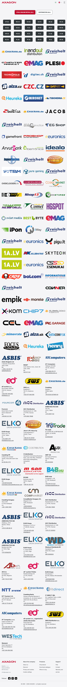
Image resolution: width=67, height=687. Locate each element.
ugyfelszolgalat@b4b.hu (52, 485)
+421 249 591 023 (28, 628)
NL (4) (7, 39)
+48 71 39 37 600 (7, 579)
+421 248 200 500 (50, 627)
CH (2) (29, 21)
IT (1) (39, 33)
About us (25, 664)
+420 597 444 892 (7, 393)
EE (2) (7, 27)
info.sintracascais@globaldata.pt (32, 605)
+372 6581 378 (6, 438)
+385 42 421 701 (28, 484)
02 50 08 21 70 (6, 462)
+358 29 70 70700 (28, 438)
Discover (25, 667)
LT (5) (50, 33)
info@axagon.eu (6, 672)
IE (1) (28, 33)
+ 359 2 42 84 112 (7, 369)
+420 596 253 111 (50, 371)
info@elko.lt (26, 532)
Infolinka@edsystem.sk (30, 629)
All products (42, 664)
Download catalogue (44, 667)
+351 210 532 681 (28, 603)
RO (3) (39, 39)
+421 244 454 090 (7, 650)
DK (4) (61, 21)
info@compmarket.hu (29, 508)
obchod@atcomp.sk (7, 628)
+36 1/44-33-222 (50, 483)
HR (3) (7, 33)
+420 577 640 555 (28, 394)
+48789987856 (49, 579)
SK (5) (61, 39)
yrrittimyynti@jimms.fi (29, 439)
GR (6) (61, 27)
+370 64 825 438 (28, 530)
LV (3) (61, 33)
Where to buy (43, 669)
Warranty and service (59, 671)
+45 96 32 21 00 (6, 416)
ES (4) (18, 27)
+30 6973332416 (7, 483)
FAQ (57, 664)
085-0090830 (49, 554)
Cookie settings (27, 672)
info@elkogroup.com (8, 440)
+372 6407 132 (49, 414)
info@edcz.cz (6, 395)
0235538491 (49, 437)
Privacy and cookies (28, 669)
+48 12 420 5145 (28, 579)
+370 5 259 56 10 (7, 528)
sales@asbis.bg (6, 370)
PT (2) (28, 39)
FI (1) (28, 27)
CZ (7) (39, 21)
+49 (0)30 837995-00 (51, 394)
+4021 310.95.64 (50, 602)
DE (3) (50, 21)
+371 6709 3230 (28, 554)
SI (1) (50, 39)
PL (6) (18, 39)
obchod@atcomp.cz (51, 373)
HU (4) (18, 33)
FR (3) (39, 27)
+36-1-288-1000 (6, 507)
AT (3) (7, 21)
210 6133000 (49, 462)
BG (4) (18, 21)
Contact (58, 667)
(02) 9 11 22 (26, 372)
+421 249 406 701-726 (8, 626)
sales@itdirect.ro (50, 604)
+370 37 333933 (50, 530)
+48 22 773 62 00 (7, 603)
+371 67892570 (6, 552)
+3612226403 (27, 506)
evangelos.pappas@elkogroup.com (12, 484)
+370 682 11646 (28, 416)
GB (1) (50, 27)
